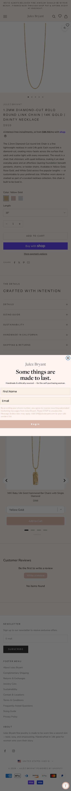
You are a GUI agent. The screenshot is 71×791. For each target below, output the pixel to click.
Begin (35, 424)
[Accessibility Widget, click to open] (65, 785)
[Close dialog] (68, 358)
